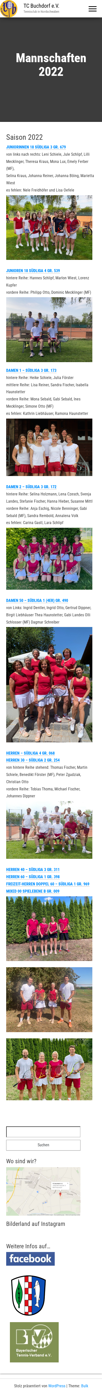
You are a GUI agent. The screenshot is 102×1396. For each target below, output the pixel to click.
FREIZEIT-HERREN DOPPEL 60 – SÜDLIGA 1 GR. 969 (47, 884)
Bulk (84, 1386)
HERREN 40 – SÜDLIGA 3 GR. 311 (33, 869)
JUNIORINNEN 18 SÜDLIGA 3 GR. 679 (36, 147)
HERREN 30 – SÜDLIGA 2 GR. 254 (33, 760)
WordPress (56, 1386)
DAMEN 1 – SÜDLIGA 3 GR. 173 (31, 370)
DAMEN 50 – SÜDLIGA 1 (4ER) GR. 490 (37, 600)
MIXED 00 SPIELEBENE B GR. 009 (32, 891)
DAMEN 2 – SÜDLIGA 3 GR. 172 (31, 486)
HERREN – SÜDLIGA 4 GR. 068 (30, 753)
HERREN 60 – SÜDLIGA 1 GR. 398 (33, 876)
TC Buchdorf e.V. (41, 6)
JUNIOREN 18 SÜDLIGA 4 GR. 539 (33, 270)
